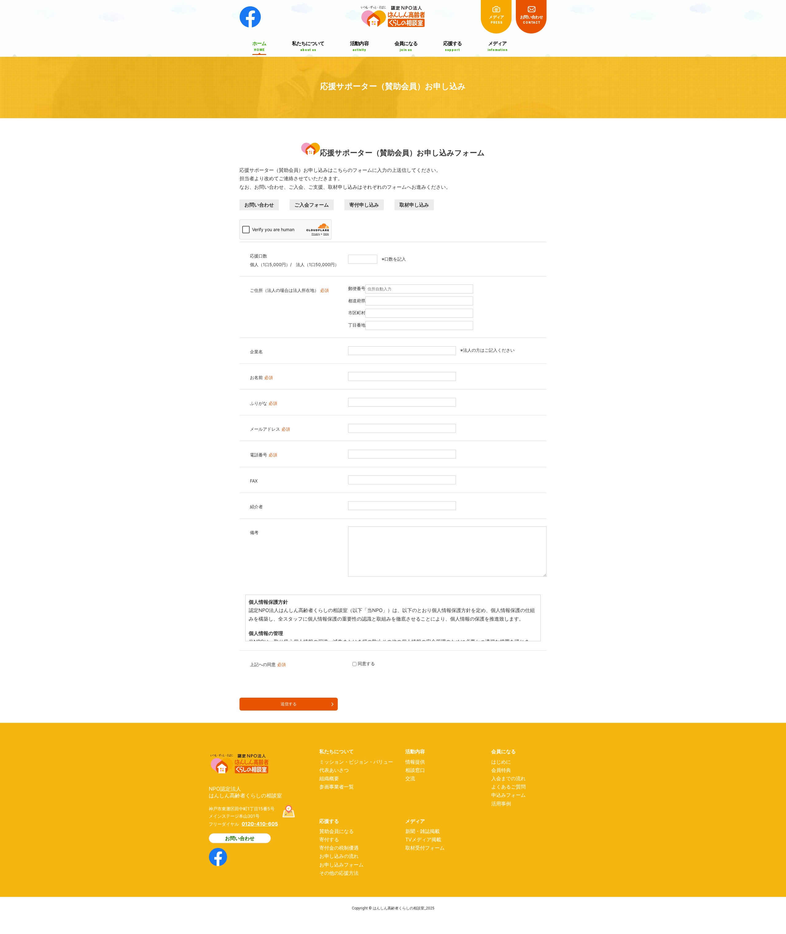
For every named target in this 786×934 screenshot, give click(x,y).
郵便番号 (356, 288)
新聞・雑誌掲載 (422, 831)
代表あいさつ (334, 770)
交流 (410, 778)
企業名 (256, 351)
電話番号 (263, 454)
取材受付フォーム (425, 848)
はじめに (501, 762)
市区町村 (356, 312)
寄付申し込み (364, 205)
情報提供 (415, 762)
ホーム (259, 46)
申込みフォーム (508, 795)
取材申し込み (414, 205)
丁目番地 (356, 324)
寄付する (329, 839)
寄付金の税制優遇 (339, 848)
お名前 (261, 377)
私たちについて (308, 46)
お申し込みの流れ (339, 856)
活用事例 (501, 803)
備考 (254, 532)
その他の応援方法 (339, 873)
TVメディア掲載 (423, 839)
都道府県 (356, 300)
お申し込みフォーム (341, 865)
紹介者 (256, 506)
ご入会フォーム (311, 205)
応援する (452, 46)
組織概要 (329, 778)
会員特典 (501, 770)
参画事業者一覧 (336, 787)
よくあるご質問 (508, 787)
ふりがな (263, 403)
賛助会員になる (336, 831)
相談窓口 (415, 770)
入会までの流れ (508, 778)
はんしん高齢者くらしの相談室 (393, 13)
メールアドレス (270, 429)
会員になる (406, 46)
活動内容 (359, 46)
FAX (254, 480)
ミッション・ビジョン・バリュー (356, 762)
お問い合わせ (531, 19)
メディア (496, 19)
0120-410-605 (260, 824)
